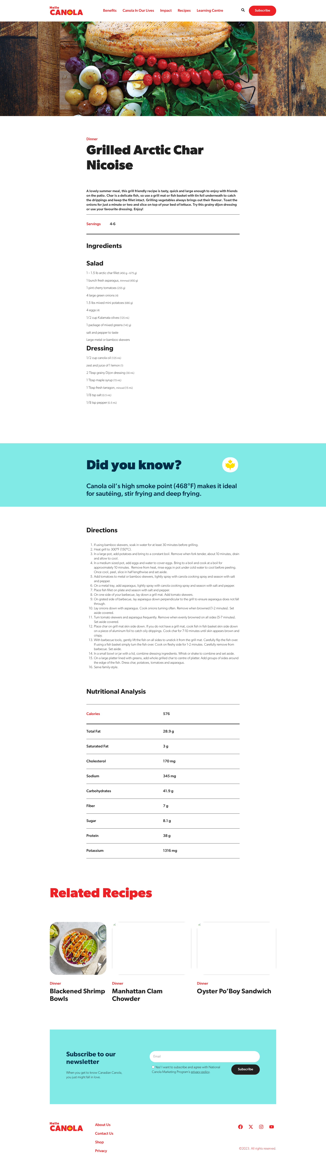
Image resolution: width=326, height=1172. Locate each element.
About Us (103, 1125)
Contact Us (104, 1134)
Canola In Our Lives (138, 11)
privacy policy (200, 1072)
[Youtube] (271, 1127)
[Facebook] (240, 1127)
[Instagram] (261, 1127)
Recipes (184, 11)
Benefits (110, 11)
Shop (99, 1142)
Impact (166, 11)
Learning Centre (210, 11)
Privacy (101, 1151)
